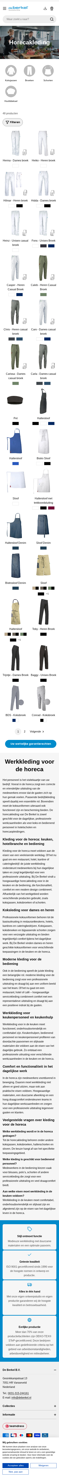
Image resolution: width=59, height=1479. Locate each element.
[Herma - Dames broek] (16, 143)
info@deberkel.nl (21, 1397)
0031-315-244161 (18, 1393)
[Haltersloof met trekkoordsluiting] (43, 481)
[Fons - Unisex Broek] (43, 223)
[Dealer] (52, 8)
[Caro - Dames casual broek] (43, 312)
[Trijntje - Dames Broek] (16, 658)
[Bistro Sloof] (43, 441)
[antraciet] (43, 246)
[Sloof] (16, 481)
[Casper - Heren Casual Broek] (16, 268)
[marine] (51, 246)
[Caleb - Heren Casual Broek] (43, 268)
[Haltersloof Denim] (16, 526)
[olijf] (43, 294)
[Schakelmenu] (5, 8)
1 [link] (18, 731)
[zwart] (19, 205)
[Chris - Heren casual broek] (16, 312)
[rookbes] (51, 508)
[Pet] (16, 401)
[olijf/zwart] (51, 588)
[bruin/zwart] (43, 588)
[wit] (15, 165)
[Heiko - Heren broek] (43, 143)
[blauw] (15, 463)
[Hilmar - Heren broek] (16, 183)
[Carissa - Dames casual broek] (16, 357)
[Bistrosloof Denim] (16, 566)
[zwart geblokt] (43, 720)
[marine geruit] (15, 720)
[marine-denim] (19, 339)
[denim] (15, 548)
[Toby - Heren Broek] (43, 612)
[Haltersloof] (43, 401)
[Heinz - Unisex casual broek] (16, 223)
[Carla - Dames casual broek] (43, 357)
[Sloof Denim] (43, 526)
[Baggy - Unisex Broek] (43, 658)
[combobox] (29, 19)
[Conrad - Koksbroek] (43, 698)
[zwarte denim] (11, 339)
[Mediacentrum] (45, 8)
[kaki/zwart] (35, 588)
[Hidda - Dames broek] (43, 183)
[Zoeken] (52, 19)
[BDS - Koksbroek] (16, 698)
